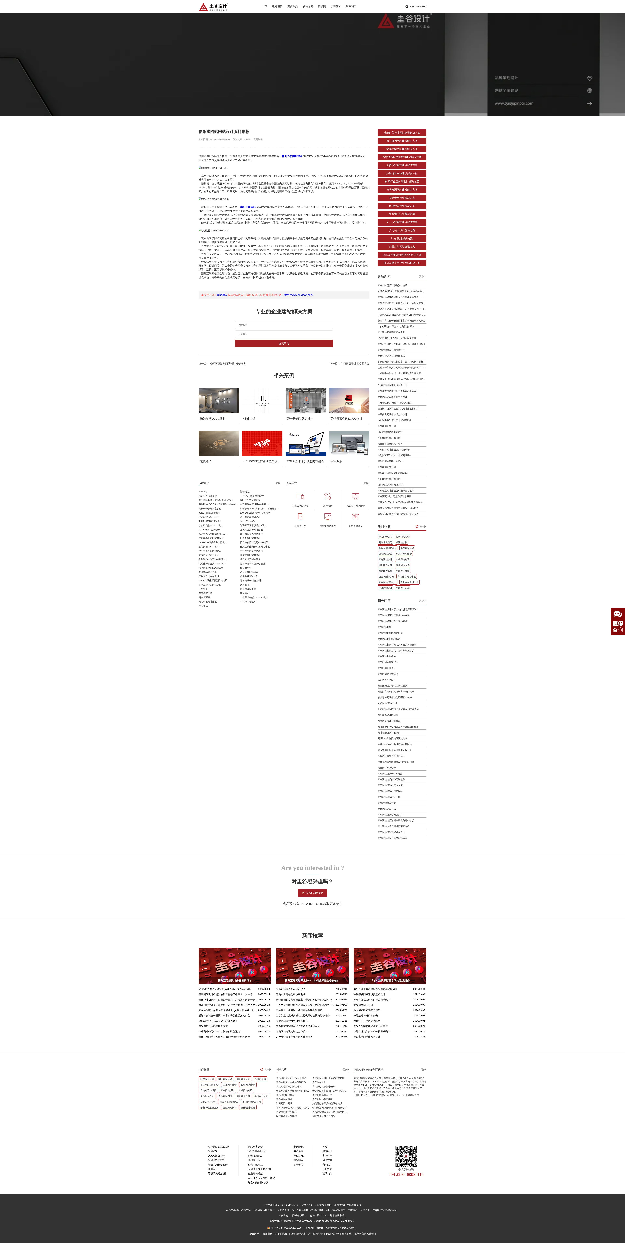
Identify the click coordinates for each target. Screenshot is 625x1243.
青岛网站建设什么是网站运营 (392, 838)
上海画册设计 (298, 1233)
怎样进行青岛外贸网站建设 (391, 756)
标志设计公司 (385, 536)
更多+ (279, 483)
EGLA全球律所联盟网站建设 (213, 580)
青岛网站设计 (385, 559)
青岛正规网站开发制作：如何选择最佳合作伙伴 (401, 344)
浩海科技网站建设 (249, 572)
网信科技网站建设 (208, 601)
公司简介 (336, 6)
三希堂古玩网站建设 (209, 576)
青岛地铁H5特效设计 (250, 580)
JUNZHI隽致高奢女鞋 (209, 512)
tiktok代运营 (332, 1233)
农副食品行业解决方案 (402, 197)
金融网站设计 (385, 588)
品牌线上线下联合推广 (260, 1169)
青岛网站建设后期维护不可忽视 (394, 826)
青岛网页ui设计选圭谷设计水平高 (394, 496)
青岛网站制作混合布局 (389, 638)
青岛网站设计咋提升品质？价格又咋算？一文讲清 (402, 297)
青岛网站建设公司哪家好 (390, 814)
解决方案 (308, 6)
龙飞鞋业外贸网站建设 (251, 529)
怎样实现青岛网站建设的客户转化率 (396, 762)
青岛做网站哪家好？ (388, 662)
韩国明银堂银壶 (248, 589)
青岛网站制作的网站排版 (390, 633)
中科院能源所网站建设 (251, 551)
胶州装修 (268, 1233)
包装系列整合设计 (218, 1164)
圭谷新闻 (299, 1151)
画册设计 (213, 1169)
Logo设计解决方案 (402, 238)
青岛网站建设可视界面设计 (391, 832)
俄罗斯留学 (245, 567)
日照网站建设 (385, 553)
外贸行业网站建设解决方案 (402, 165)
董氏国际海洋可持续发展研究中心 (216, 500)
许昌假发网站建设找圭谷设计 (392, 414)
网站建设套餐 (385, 571)
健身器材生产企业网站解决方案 (402, 262)
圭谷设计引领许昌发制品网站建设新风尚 (398, 408)
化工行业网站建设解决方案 (402, 222)
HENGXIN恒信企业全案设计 (213, 542)
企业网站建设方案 (409, 582)
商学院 (322, 6)
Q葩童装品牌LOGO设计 (211, 525)
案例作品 (292, 6)
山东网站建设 (407, 548)
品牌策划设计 (394, 1095)
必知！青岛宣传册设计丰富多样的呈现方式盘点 (401, 320)
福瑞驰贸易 (245, 491)
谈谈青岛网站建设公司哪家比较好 (395, 697)
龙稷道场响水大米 (208, 572)
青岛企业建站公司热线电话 (391, 355)
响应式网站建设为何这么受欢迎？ (395, 750)
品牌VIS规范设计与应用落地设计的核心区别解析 (402, 291)
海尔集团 (244, 593)
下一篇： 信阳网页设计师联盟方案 (349, 363)
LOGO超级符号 (216, 1155)
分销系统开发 (255, 1164)
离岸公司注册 (315, 1233)
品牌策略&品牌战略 (218, 1146)
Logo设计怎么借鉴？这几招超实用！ (396, 326)
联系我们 (351, 6)
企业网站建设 (403, 559)
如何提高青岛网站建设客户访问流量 (396, 691)
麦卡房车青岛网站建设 (251, 534)
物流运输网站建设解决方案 (402, 149)
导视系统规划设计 (218, 1173)
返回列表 (258, 139)
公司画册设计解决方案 (402, 230)
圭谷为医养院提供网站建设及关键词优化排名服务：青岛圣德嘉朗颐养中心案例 (402, 367)
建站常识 (299, 1160)
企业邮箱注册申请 (335, 1215)
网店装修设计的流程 (388, 715)
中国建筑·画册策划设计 (252, 495)
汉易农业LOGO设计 (209, 517)
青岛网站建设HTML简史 (390, 773)
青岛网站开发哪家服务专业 (391, 332)
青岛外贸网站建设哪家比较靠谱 (394, 449)
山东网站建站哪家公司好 (390, 432)
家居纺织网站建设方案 (402, 246)
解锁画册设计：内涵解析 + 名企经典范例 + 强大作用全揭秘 (402, 309)
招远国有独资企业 (208, 495)
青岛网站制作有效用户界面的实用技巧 (397, 644)
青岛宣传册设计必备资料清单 (392, 285)
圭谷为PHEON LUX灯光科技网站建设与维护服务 (402, 502)
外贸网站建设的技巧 (388, 703)
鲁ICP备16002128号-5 (342, 1220)
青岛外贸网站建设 (292, 156)
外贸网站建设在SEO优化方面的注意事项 (398, 709)
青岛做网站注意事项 (388, 674)
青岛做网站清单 (386, 668)
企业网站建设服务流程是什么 (392, 385)
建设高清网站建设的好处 (390, 461)
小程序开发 (254, 1160)
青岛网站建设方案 (387, 803)
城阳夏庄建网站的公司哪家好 (392, 473)
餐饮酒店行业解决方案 (402, 214)
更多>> (422, 276)
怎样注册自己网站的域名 (390, 443)
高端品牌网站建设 (388, 548)
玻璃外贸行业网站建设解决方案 (402, 132)
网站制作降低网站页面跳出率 (392, 738)
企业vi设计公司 (386, 576)
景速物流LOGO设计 (209, 555)
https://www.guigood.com (298, 295)
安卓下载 (347, 1233)
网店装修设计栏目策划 (389, 721)
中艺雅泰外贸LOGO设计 (211, 538)
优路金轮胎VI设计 (249, 576)
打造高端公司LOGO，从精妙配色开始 (397, 338)
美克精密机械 (205, 593)
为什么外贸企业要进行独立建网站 (395, 744)
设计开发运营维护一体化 (261, 1178)
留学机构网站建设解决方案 (402, 140)
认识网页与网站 (386, 679)
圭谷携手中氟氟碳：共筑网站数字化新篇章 (399, 373)
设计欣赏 (299, 1164)
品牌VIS (212, 1151)
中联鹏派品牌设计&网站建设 (254, 504)
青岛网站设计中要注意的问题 (392, 621)
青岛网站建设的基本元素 (390, 785)
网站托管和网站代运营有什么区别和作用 (398, 726)
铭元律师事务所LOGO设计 (212, 563)
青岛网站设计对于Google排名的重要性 (397, 609)
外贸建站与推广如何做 (389, 438)
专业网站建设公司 (388, 582)
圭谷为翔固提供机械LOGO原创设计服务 (398, 514)
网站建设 (222, 295)
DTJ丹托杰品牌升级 (250, 500)
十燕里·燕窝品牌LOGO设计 (254, 597)
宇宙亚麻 (203, 606)
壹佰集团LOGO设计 (209, 546)
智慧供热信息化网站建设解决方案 (402, 157)
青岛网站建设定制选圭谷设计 (392, 397)
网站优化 (299, 1155)
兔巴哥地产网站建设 (250, 559)
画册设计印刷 (403, 588)
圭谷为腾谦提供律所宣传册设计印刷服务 (398, 508)
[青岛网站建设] (213, 7)
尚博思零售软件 (248, 601)
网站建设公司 (385, 542)
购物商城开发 (255, 1155)
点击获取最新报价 (312, 892)
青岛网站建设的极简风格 (390, 791)
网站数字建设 (378, 1095)
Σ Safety (203, 491)
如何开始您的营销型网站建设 (392, 685)
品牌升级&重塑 (216, 1160)
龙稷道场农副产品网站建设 (212, 559)
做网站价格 (401, 542)
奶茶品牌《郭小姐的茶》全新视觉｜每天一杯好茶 (261, 508)
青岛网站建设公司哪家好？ (391, 350)
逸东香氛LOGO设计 (250, 555)
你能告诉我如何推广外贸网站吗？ (395, 420)
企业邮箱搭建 (255, 1173)
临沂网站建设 (403, 536)
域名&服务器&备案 (258, 1182)
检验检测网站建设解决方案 (402, 189)
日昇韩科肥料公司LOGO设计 (255, 542)
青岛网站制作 (403, 565)
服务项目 (277, 6)
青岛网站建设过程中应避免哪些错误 (396, 820)
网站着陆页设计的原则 (389, 732)
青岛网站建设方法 (387, 808)
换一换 (423, 526)
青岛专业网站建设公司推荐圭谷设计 (396, 490)
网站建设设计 (385, 565)
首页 (264, 6)
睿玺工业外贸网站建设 (210, 584)
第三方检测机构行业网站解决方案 (402, 254)
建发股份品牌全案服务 (210, 508)
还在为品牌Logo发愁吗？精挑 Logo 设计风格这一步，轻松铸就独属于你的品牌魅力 (402, 314)
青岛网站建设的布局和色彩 (391, 779)
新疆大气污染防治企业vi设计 (213, 534)
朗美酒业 (244, 584)
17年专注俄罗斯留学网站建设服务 (395, 402)
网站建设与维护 (404, 553)
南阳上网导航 (248, 207)
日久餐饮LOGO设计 (250, 538)
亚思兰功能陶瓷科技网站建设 (255, 546)
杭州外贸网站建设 (364, 1233)
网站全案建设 (255, 1146)
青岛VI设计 (316, 1215)
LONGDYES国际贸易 (209, 529)
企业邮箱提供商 (411, 1095)
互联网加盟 (281, 1233)
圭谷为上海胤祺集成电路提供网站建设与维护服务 (402, 379)
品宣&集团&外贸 (257, 1151)
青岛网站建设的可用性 (389, 797)
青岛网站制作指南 (387, 656)
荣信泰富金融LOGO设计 (211, 567)
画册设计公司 (403, 571)
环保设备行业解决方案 (402, 206)
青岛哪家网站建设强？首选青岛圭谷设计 (398, 391)
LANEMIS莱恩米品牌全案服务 (255, 512)
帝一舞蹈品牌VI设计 (250, 517)
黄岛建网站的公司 (387, 426)
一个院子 (203, 589)
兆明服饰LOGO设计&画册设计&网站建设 (219, 504)
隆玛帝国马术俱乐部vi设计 (253, 525)
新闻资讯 (299, 1146)
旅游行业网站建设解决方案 (402, 173)
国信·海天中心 (247, 521)
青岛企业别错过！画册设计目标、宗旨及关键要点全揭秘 (402, 303)
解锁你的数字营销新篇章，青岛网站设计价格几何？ (402, 361)
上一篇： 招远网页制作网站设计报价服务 (222, 363)
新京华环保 (204, 597)
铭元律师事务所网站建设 (252, 563)
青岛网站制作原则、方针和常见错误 (396, 650)
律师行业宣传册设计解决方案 (402, 181)
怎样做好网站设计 (387, 767)
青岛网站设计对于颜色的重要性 (394, 615)
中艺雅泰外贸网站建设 (210, 551)
